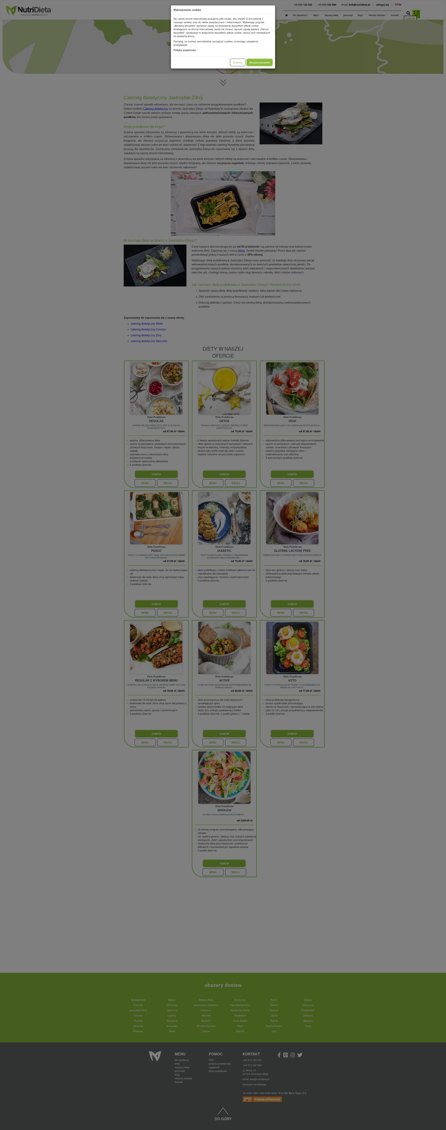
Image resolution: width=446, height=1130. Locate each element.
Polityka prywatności (185, 50)
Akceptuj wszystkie (259, 62)
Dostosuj (238, 62)
